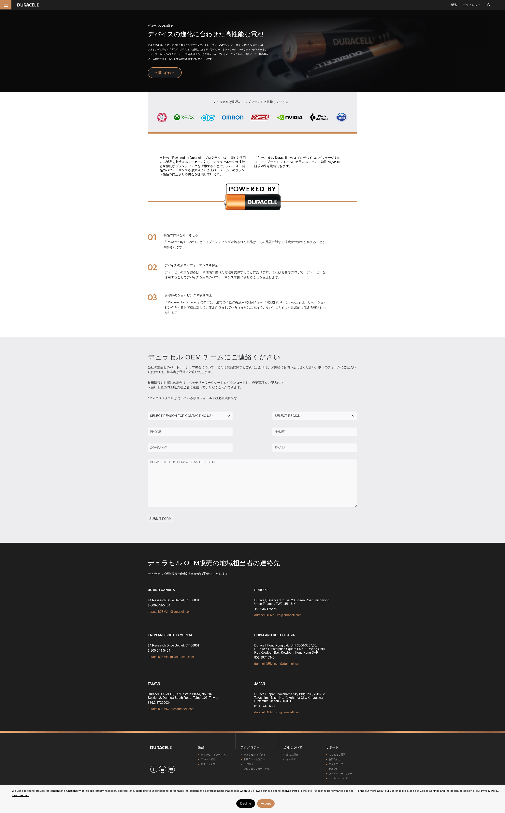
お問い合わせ (164, 73)
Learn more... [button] (20, 795)
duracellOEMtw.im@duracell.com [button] (171, 709)
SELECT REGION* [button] (288, 415)
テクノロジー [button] (472, 5)
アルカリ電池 (208, 759)
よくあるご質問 (337, 754)
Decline (245, 803)
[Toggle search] (488, 5)
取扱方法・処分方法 (254, 759)
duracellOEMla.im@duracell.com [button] (171, 657)
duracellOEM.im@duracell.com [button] (169, 611)
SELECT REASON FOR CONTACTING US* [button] (181, 415)
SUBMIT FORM (160, 518)
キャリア (291, 759)
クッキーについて (338, 778)
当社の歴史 (292, 754)
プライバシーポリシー (341, 773)
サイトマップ (336, 764)
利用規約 (333, 768)
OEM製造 (249, 764)
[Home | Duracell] (28, 4)
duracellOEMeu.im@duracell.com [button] (277, 615)
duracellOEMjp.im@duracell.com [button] (277, 712)
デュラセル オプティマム (214, 754)
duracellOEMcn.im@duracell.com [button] (277, 663)
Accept (266, 803)
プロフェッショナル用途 (257, 768)
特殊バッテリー (209, 764)
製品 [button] (454, 5)
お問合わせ (335, 759)
